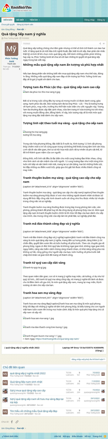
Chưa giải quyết (8, 24)
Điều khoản (77, 436)
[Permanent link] (24, 68)
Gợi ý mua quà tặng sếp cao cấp (27, 390)
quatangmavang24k (18, 393)
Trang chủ (97, 436)
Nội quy (66, 436)
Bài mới (20, 20)
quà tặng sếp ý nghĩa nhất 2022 (28, 373)
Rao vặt (36, 376)
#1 (104, 43)
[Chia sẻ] (100, 43)
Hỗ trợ (88, 436)
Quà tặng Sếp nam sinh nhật (26, 381)
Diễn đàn (8, 20)
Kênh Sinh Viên (11, 436)
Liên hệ (57, 436)
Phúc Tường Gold (11, 38)
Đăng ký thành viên (25, 24)
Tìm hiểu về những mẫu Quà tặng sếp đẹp (33, 411)
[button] (26, 20)
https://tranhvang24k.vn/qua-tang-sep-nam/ (57, 338)
